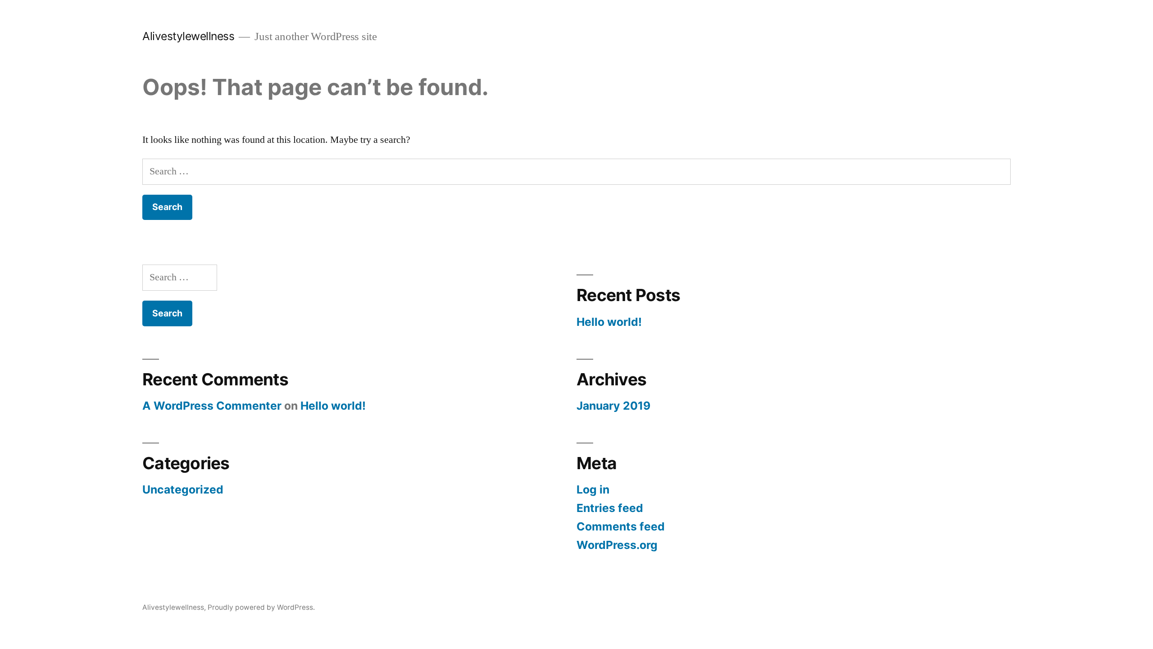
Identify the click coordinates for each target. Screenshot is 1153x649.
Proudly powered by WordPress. (261, 607)
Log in (592, 489)
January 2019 (613, 405)
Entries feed (609, 508)
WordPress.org (617, 545)
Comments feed (620, 526)
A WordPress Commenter (211, 405)
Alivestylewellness (188, 36)
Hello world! (609, 322)
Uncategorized (182, 489)
